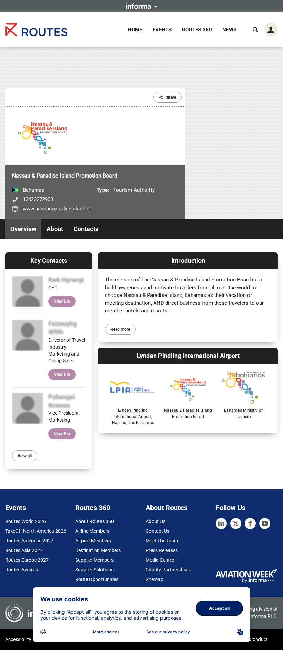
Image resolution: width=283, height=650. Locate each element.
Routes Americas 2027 (29, 540)
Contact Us (157, 531)
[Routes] (36, 29)
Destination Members (98, 550)
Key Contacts (48, 260)
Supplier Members (94, 560)
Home (135, 30)
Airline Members (92, 531)
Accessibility (18, 639)
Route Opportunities (96, 579)
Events (162, 30)
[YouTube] (264, 523)
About (55, 228)
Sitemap (154, 579)
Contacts (86, 228)
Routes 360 (197, 30)
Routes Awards (21, 569)
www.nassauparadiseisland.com (60, 209)
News (229, 30)
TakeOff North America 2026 (35, 531)
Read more (120, 329)
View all (25, 455)
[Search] (255, 30)
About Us (155, 521)
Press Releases (162, 550)
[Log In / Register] (271, 30)
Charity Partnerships (168, 569)
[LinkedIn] (221, 523)
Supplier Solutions (94, 569)
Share (171, 97)
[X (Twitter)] (235, 523)
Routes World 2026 (25, 521)
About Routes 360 (94, 521)
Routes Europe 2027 (27, 560)
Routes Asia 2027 (24, 550)
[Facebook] (250, 523)
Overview (23, 228)
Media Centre (160, 560)
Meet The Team (162, 540)
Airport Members (93, 540)
